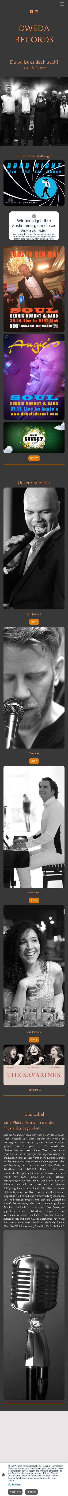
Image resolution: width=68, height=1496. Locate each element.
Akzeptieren (15, 1492)
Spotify (34, 622)
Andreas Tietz (34, 892)
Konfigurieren (14, 1484)
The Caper (34, 753)
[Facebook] (31, 11)
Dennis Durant (34, 614)
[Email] (36, 11)
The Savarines (34, 1090)
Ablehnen (31, 1492)
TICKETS (34, 458)
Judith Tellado (34, 1032)
